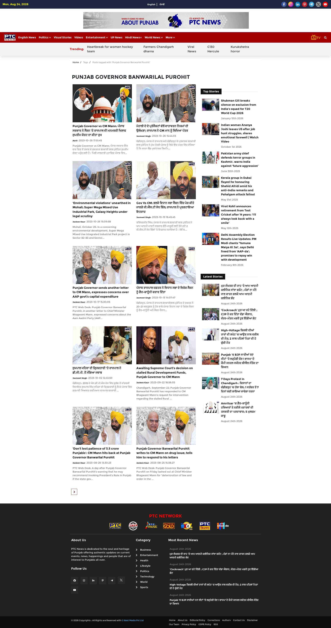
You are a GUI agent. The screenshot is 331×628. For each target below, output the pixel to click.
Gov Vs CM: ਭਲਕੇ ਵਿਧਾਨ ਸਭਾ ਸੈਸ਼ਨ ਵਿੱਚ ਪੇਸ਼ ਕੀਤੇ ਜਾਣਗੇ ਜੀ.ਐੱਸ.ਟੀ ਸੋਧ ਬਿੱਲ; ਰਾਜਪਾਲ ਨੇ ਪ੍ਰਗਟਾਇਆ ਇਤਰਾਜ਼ (165, 207)
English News (27, 37)
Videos (78, 37)
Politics (44, 37)
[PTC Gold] (169, 525)
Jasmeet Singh (143, 136)
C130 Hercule (213, 49)
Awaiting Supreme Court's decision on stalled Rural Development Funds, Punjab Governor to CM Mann (164, 372)
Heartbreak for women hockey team (110, 49)
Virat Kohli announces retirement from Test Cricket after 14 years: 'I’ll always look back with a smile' (238, 215)
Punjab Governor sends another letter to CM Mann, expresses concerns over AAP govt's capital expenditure (101, 292)
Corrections (214, 620)
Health (144, 560)
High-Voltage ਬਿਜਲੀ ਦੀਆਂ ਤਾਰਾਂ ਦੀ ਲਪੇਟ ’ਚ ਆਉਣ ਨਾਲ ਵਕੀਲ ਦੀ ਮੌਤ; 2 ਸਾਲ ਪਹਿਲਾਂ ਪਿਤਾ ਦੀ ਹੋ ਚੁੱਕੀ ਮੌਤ (240, 336)
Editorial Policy (197, 620)
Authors (226, 620)
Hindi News (132, 37)
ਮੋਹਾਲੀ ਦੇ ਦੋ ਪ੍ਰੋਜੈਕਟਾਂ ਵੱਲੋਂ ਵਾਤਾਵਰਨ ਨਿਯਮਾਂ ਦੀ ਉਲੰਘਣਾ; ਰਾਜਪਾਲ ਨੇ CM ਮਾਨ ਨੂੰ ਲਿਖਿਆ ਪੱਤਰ (162, 128)
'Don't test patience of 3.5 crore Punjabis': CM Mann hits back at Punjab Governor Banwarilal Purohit (101, 453)
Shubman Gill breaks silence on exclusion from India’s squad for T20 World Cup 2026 (238, 107)
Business (145, 549)
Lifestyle (145, 565)
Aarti (75, 140)
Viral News (192, 49)
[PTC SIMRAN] (205, 525)
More (169, 37)
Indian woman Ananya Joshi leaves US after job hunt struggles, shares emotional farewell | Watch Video (239, 133)
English (151, 4)
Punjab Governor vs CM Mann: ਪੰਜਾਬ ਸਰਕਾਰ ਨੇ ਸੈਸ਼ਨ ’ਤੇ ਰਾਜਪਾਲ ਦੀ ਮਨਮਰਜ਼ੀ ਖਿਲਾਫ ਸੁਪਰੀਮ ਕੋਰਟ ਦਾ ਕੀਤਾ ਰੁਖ (99, 130)
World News (153, 37)
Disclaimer (252, 620)
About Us (182, 620)
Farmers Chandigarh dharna (158, 49)
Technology (147, 576)
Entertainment (96, 37)
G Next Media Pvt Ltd (133, 620)
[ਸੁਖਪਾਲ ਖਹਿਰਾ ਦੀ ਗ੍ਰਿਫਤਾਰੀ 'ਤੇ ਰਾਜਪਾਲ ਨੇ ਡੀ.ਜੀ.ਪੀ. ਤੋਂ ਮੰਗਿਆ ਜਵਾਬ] (102, 345)
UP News (116, 37)
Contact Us (239, 620)
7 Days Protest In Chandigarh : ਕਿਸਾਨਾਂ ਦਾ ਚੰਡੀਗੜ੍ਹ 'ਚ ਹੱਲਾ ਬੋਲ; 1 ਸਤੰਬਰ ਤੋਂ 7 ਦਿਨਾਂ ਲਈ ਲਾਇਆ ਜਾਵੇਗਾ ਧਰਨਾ (240, 385)
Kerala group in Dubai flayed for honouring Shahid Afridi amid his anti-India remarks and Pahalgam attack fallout (238, 186)
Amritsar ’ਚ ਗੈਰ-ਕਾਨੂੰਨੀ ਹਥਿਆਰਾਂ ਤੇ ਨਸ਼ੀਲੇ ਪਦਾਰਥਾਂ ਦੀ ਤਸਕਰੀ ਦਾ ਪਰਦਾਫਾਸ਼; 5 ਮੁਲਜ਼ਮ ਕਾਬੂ (238, 409)
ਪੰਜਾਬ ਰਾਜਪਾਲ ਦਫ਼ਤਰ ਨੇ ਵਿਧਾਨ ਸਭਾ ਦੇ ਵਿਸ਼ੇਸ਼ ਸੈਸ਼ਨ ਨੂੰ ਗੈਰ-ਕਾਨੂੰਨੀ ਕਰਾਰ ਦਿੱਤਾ (164, 290)
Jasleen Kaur (79, 222)
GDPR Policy (204, 624)
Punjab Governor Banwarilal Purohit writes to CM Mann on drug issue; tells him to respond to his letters (164, 453)
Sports (144, 587)
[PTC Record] (133, 525)
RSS (216, 624)
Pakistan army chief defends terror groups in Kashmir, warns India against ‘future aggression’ (239, 160)
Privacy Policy (189, 624)
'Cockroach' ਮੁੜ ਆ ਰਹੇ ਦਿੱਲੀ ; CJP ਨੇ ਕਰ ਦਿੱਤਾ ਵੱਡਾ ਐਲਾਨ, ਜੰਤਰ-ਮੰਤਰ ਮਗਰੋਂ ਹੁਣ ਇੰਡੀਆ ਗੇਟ (239, 314)
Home (76, 62)
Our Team (174, 624)
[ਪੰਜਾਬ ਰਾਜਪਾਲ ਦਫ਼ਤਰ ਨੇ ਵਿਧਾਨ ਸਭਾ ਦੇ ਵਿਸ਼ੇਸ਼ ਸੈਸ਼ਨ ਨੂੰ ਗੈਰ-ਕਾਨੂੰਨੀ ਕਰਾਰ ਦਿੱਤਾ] (166, 264)
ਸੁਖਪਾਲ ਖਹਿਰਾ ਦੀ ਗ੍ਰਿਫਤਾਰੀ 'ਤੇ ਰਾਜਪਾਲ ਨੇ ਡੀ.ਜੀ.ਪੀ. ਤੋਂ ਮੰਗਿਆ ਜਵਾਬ (97, 370)
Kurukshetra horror (240, 49)
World (143, 581)
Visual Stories (63, 37)
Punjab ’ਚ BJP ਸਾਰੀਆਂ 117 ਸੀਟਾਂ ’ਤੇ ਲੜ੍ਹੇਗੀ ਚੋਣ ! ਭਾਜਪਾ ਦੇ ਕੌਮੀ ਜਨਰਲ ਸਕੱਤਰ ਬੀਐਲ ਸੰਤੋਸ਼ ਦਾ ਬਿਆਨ (240, 361)
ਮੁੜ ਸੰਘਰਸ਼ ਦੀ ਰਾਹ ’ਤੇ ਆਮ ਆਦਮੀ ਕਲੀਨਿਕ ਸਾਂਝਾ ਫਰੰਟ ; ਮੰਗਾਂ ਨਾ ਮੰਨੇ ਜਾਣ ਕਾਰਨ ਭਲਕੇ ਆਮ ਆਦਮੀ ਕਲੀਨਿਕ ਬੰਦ (239, 292)
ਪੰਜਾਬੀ (162, 4)
